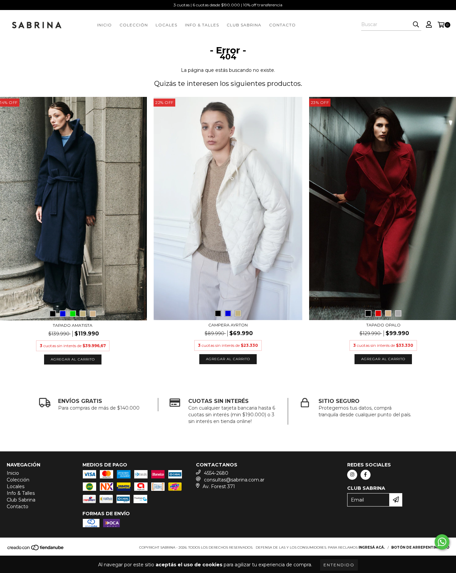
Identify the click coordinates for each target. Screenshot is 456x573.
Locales (166, 24)
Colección (134, 24)
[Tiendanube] (36, 549)
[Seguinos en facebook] (366, 475)
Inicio (104, 24)
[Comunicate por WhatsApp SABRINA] (442, 542)
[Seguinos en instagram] (352, 475)
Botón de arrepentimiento (420, 547)
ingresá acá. (372, 547)
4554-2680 (216, 473)
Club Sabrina (244, 24)
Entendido (339, 564)
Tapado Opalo (383, 324)
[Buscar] (416, 25)
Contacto (282, 24)
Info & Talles (202, 24)
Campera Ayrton (228, 324)
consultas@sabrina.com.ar (234, 480)
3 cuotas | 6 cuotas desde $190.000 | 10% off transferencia (228, 4)
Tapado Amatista (72, 325)
